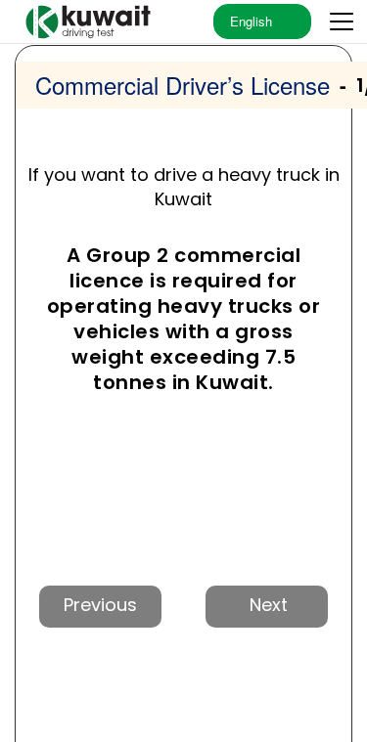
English (251, 21)
